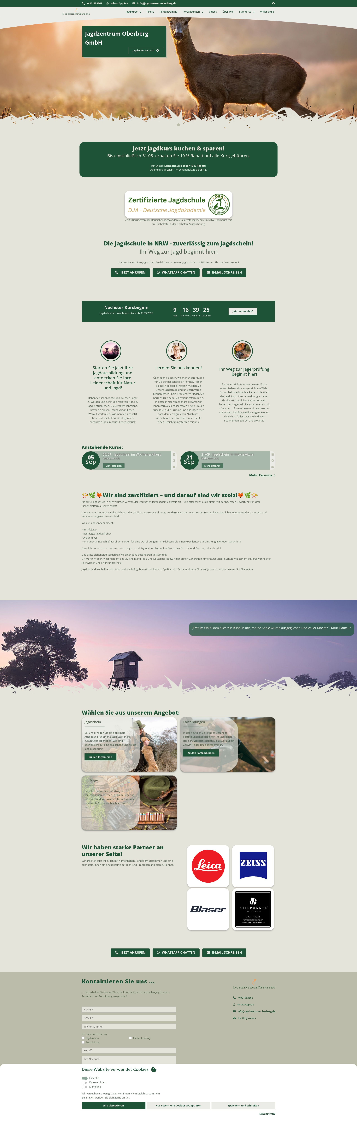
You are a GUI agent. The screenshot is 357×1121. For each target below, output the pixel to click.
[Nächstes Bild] (346, 72)
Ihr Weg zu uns (246, 1018)
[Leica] (207, 866)
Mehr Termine (260, 475)
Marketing (95, 1086)
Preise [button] (150, 11)
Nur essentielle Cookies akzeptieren (178, 1105)
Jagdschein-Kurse (144, 50)
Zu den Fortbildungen (201, 753)
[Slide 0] (178, 124)
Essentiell (94, 1078)
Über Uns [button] (228, 11)
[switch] (84, 1083)
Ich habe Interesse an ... (96, 1034)
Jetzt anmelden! (243, 311)
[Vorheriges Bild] (10, 72)
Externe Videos (98, 1082)
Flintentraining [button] (168, 11)
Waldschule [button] (267, 11)
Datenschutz (267, 1113)
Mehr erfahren (114, 465)
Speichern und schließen (243, 1105)
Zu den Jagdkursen (100, 757)
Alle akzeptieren (113, 1105)
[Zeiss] (252, 866)
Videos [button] (213, 11)
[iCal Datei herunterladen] (174, 454)
